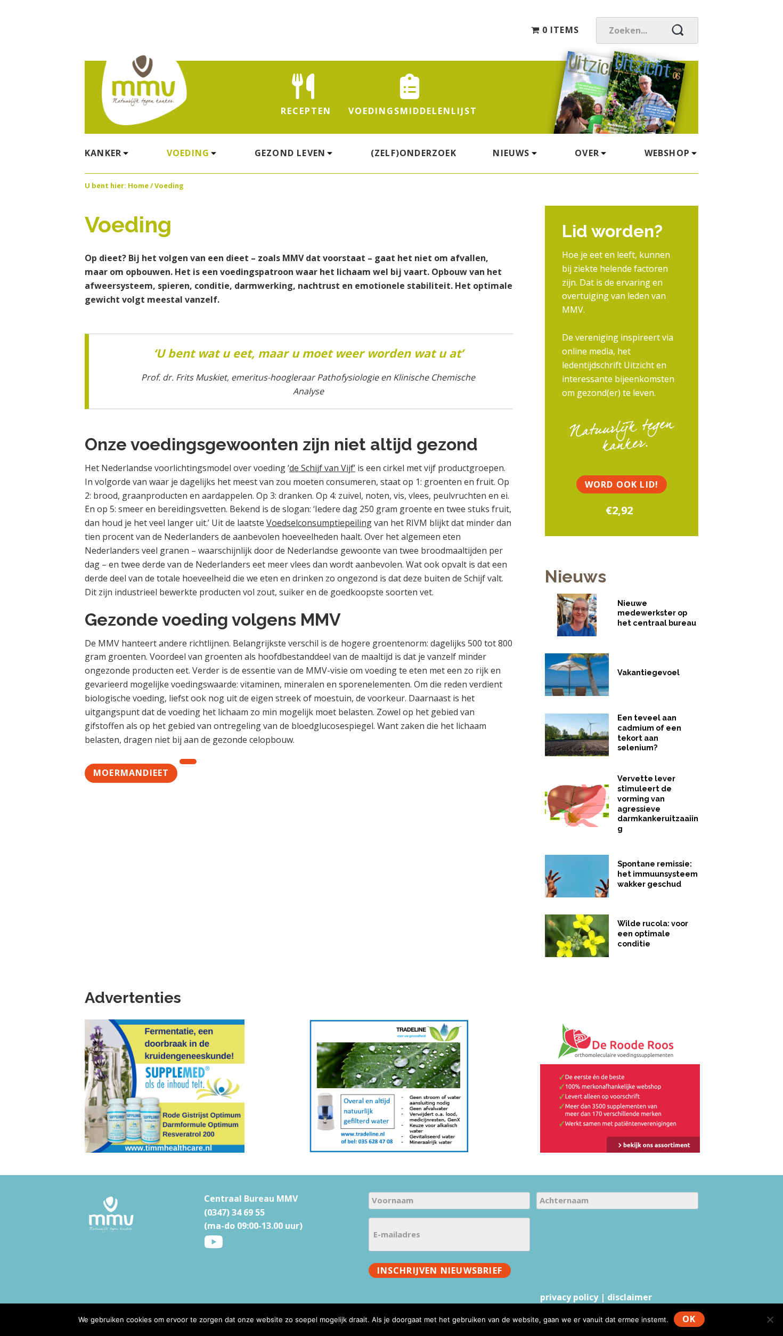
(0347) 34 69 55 (234, 1212)
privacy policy (569, 1297)
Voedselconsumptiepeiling (319, 523)
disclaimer (629, 1297)
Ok (689, 1319)
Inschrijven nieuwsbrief (440, 1270)
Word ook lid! (622, 484)
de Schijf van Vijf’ (322, 468)
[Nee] (769, 1319)
